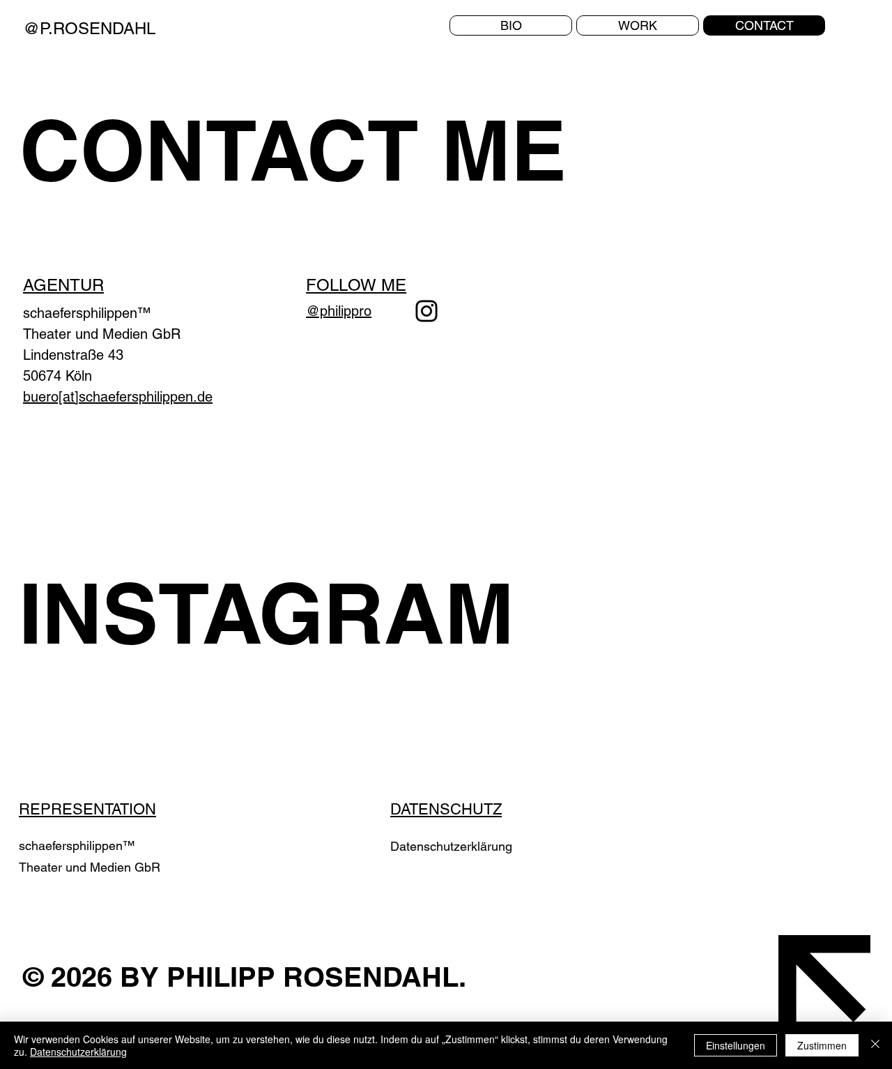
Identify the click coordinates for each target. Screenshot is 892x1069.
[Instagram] (426, 311)
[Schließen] (875, 1045)
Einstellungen (735, 1045)
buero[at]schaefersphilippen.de (118, 396)
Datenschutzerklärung (451, 846)
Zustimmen (822, 1045)
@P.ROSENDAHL (89, 28)
